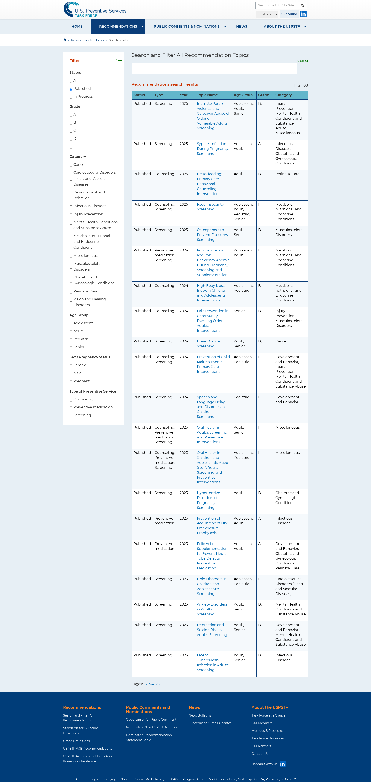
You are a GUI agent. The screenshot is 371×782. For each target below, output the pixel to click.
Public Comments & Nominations (187, 26)
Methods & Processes (267, 731)
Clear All (302, 60)
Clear (119, 60)
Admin (80, 779)
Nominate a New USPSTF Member (152, 727)
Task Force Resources (268, 738)
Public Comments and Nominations (148, 709)
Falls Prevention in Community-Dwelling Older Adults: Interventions (212, 321)
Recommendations (118, 26)
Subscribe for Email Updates (210, 723)
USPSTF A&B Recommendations (87, 748)
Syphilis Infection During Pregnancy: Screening (213, 149)
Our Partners (261, 746)
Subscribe (289, 14)
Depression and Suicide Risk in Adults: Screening (212, 630)
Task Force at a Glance (268, 715)
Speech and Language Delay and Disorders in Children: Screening (211, 407)
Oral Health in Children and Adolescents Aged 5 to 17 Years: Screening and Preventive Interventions (212, 467)
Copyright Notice (117, 779)
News (241, 26)
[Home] (95, 9)
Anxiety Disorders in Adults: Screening (212, 609)
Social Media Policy (149, 779)
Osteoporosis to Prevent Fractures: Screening (212, 235)
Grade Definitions (76, 741)
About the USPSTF (282, 26)
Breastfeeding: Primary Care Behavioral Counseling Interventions (209, 184)
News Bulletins (200, 715)
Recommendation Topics (87, 40)
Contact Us (260, 754)
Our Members (262, 723)
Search (295, 68)
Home (77, 26)
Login (95, 779)
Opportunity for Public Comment (151, 719)
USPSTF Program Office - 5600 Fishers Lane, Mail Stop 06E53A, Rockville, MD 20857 (233, 779)
